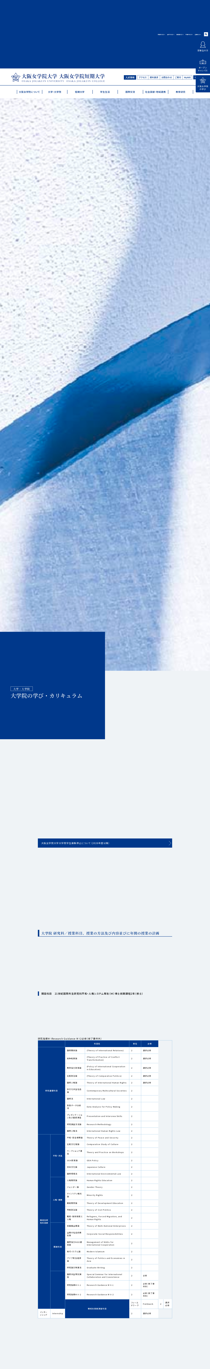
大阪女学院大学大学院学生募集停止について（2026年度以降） (75, 843)
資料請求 (154, 77)
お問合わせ (166, 77)
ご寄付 (178, 77)
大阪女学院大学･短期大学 (57, 77)
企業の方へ (198, 34)
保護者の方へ (180, 34)
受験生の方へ (161, 34)
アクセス (143, 77)
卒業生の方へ (189, 34)
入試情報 (130, 77)
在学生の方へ (171, 34)
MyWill (187, 77)
